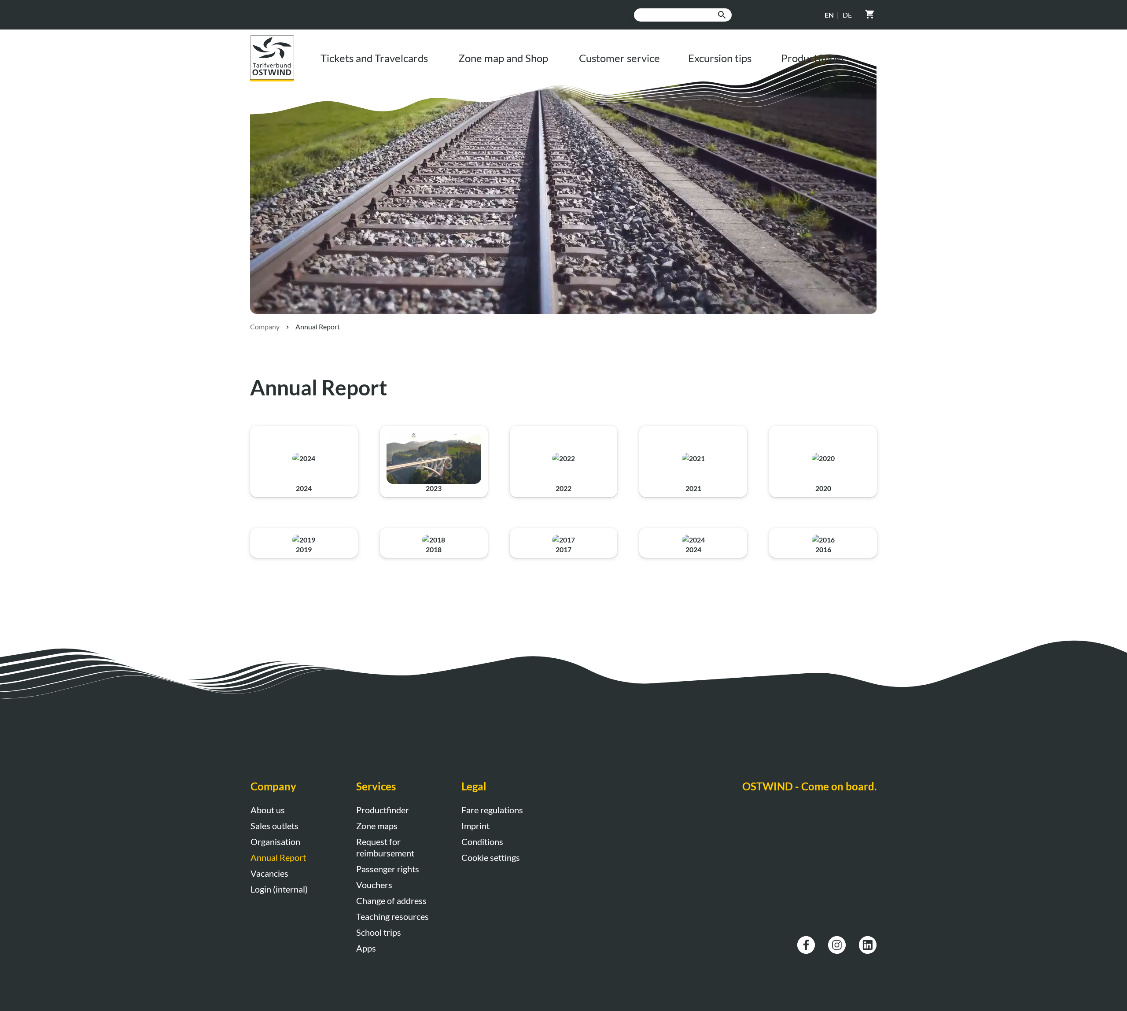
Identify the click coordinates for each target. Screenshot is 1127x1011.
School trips (378, 932)
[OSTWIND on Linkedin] (868, 941)
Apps (366, 948)
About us (267, 809)
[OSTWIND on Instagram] (837, 941)
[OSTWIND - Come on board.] (278, 40)
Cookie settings (490, 857)
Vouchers (374, 884)
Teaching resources (392, 916)
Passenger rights (387, 868)
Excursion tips (719, 58)
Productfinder (813, 58)
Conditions (482, 841)
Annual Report (278, 857)
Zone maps (377, 825)
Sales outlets (274, 825)
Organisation (275, 841)
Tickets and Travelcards (374, 58)
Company (265, 326)
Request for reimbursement (385, 847)
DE (847, 15)
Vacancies (269, 873)
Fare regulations (492, 809)
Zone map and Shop (503, 58)
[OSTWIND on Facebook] (806, 941)
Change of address (391, 900)
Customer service (619, 58)
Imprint (475, 825)
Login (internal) (279, 889)
